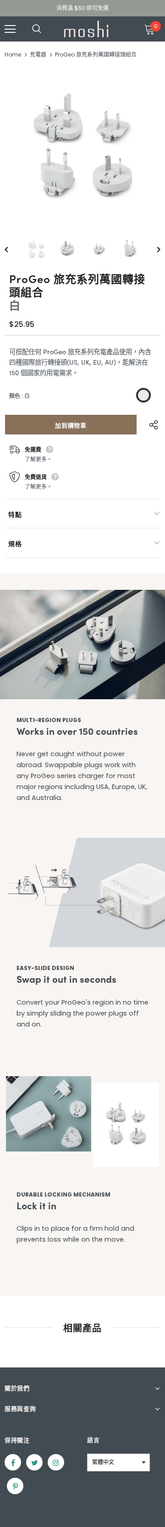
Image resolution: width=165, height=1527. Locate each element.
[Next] (152, 249)
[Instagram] (56, 1462)
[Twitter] (34, 1462)
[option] (82, 144)
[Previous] (13, 249)
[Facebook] (13, 1462)
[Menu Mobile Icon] (10, 29)
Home (13, 54)
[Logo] (86, 28)
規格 (15, 543)
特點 (15, 514)
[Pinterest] (15, 1486)
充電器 (38, 54)
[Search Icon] (46, 29)
